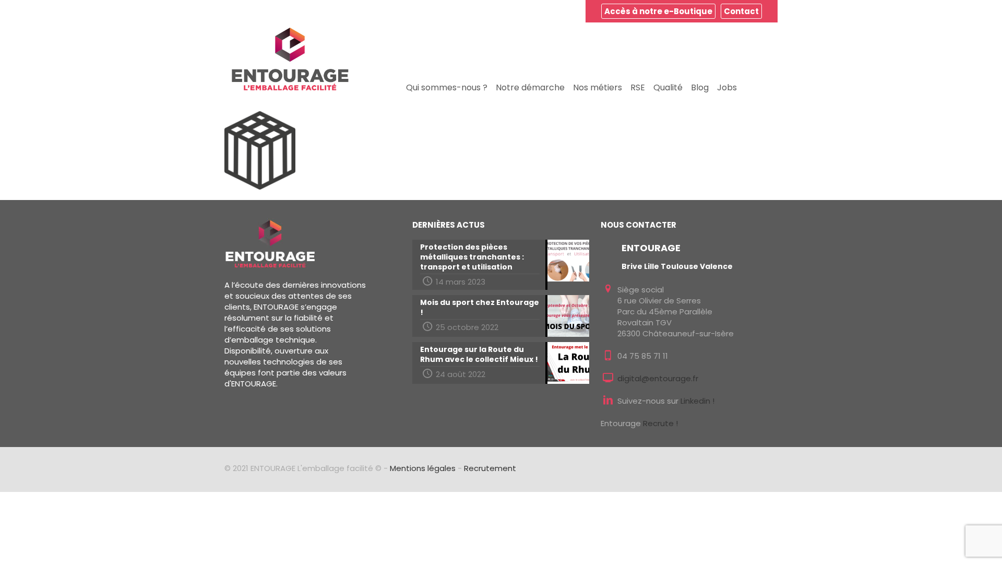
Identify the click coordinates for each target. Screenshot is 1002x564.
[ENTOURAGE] (290, 59)
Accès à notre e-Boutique (658, 11)
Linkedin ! (697, 400)
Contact (741, 11)
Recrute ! (660, 423)
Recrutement (490, 468)
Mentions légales (423, 468)
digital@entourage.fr (657, 378)
